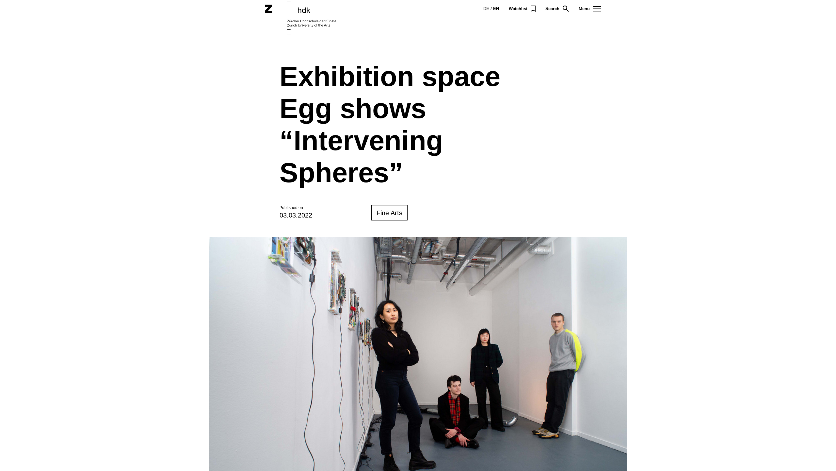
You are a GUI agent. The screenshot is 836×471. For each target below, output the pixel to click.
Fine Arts (389, 213)
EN (496, 8)
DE (486, 8)
